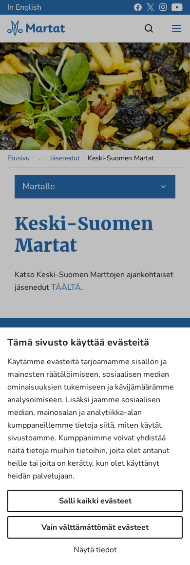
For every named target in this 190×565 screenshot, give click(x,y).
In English (24, 7)
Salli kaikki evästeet (95, 501)
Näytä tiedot (95, 549)
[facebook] (138, 7)
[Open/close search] (149, 28)
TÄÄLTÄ (66, 287)
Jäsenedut (65, 158)
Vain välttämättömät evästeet (95, 527)
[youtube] (177, 7)
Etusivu (18, 158)
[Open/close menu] (176, 28)
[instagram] (163, 7)
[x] (150, 7)
